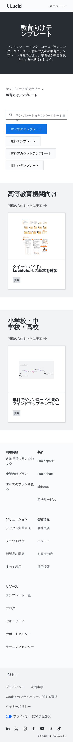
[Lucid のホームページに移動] (19, 6)
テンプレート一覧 (18, 595)
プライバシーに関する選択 (32, 716)
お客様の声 (45, 553)
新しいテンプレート (25, 165)
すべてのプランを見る (20, 486)
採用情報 (43, 566)
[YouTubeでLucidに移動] (42, 728)
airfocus (43, 486)
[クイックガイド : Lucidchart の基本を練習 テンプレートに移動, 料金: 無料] (36, 251)
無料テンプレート (23, 141)
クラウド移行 (15, 541)
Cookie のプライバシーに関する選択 (31, 696)
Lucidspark (45, 461)
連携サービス (46, 499)
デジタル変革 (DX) (18, 528)
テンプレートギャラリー (23, 88)
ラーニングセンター (20, 646)
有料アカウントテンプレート (31, 153)
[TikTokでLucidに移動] (59, 728)
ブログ (10, 608)
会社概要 (43, 528)
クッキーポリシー (18, 706)
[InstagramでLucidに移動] (25, 728)
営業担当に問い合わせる (20, 461)
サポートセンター (18, 634)
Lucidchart (45, 473)
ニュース (43, 541)
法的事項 (37, 687)
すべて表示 (13, 566)
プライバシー (15, 687)
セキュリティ (15, 621)
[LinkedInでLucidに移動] (8, 728)
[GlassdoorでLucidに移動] (51, 728)
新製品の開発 (15, 553)
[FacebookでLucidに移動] (33, 728)
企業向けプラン (17, 473)
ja (13, 674)
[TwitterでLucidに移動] (16, 728)
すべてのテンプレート (26, 129)
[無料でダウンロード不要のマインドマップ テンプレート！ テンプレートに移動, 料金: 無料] (36, 384)
